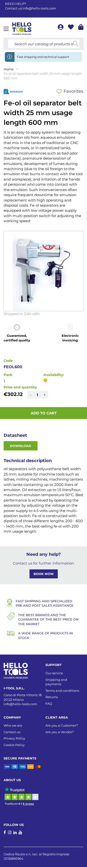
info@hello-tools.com (39, 8)
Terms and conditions (62, 691)
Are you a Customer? (61, 725)
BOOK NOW (44, 574)
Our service (54, 673)
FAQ (48, 703)
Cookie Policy (14, 745)
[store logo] (21, 28)
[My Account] (61, 28)
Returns (51, 697)
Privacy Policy (14, 738)
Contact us (12, 732)
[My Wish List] (71, 28)
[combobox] (44, 44)
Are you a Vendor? (59, 732)
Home (9, 69)
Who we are (13, 725)
